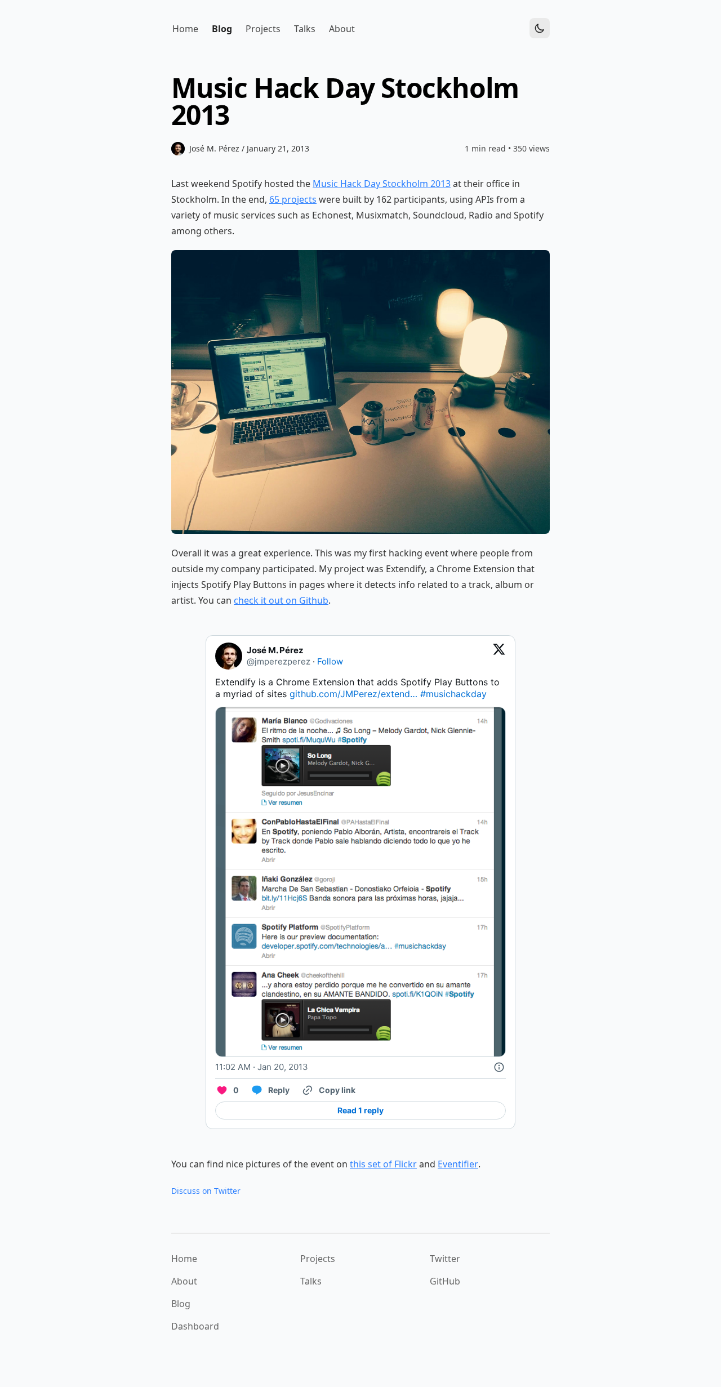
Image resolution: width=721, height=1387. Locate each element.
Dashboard (195, 1326)
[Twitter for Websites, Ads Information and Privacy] (499, 1067)
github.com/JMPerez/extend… (353, 693)
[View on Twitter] (499, 656)
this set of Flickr (383, 1164)
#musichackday (453, 693)
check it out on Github (281, 600)
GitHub (445, 1281)
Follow (330, 661)
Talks (311, 1281)
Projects (317, 1258)
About (184, 1281)
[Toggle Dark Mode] (539, 28)
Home (184, 1258)
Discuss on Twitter (206, 1190)
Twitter (445, 1258)
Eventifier (458, 1164)
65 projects (293, 199)
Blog (180, 1303)
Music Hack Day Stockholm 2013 (382, 183)
